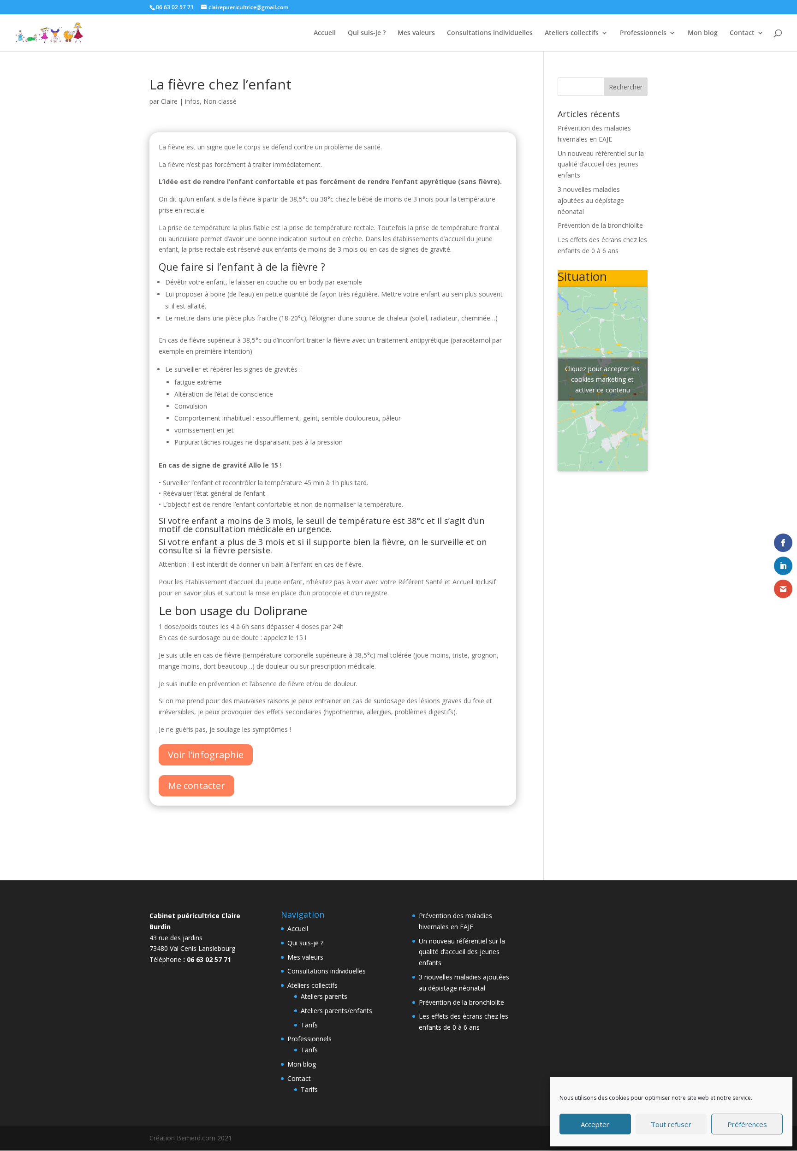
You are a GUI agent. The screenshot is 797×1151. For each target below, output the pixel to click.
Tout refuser (671, 1124)
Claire (169, 101)
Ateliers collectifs (572, 33)
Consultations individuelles (490, 33)
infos (192, 101)
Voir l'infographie (206, 754)
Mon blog (703, 33)
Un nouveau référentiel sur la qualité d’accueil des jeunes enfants (601, 164)
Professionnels (643, 33)
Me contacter (196, 785)
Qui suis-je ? (367, 33)
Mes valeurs (416, 33)
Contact (742, 33)
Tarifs (309, 1024)
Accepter (595, 1124)
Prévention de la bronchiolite (600, 225)
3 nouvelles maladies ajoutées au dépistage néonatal (591, 200)
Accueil (325, 33)
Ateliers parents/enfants (336, 1010)
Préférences (747, 1124)
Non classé (220, 101)
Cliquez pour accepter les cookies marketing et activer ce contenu (602, 379)
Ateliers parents (324, 996)
